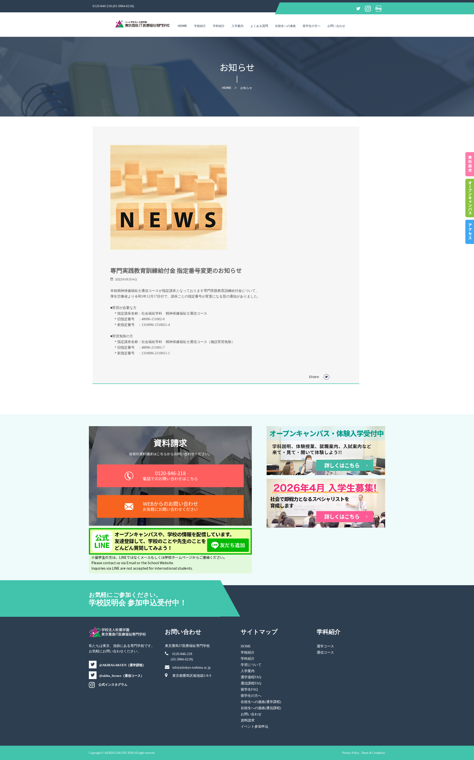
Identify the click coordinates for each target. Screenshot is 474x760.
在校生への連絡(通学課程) (261, 702)
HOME (246, 646)
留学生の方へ (311, 26)
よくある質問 (259, 26)
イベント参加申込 (254, 726)
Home (182, 26)
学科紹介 (219, 26)
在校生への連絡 (285, 26)
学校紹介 (200, 26)
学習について (251, 665)
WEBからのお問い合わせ (170, 506)
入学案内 (237, 26)
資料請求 (248, 720)
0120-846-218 (170, 475)
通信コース (325, 652)
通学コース (325, 646)
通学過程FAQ (251, 677)
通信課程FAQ (251, 683)
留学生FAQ (249, 689)
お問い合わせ (336, 26)
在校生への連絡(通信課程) (261, 708)
